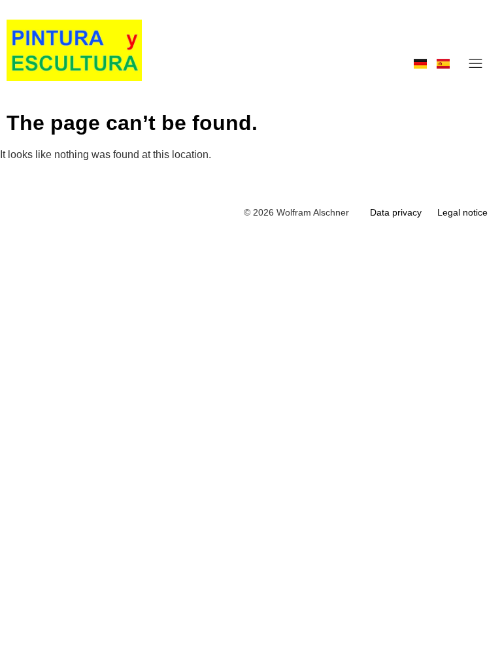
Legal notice (462, 212)
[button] (476, 64)
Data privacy (396, 212)
